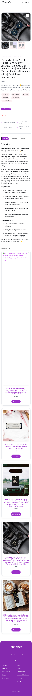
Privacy (14, 691)
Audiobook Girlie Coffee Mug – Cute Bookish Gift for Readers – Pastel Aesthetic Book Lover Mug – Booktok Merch (16, 391)
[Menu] (28, 2)
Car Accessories (7, 56)
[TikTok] (16, 660)
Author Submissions (23, 675)
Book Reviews (6, 671)
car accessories (15, 97)
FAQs (19, 681)
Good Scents (6, 678)
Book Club (5, 668)
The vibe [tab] (5, 138)
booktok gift (5, 97)
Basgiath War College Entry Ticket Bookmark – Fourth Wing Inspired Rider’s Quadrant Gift (16, 446)
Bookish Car (25, 94)
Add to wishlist (6, 109)
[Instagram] (11, 660)
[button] (27, 15)
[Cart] (25, 2)
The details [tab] (14, 138)
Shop (19, 668)
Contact (19, 678)
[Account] (22, 2)
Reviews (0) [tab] (23, 138)
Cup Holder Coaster (7, 100)
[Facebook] (20, 660)
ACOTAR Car (5, 94)
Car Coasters (17, 56)
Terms (18, 691)
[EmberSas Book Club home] (7, 3)
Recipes (4, 675)
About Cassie (21, 671)
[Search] (19, 2)
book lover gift (15, 94)
